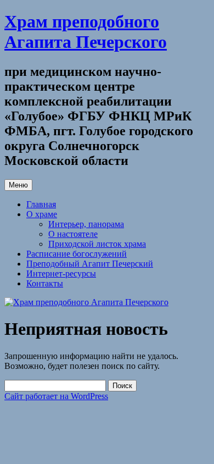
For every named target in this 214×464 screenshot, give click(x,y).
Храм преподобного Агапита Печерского (85, 32)
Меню (18, 185)
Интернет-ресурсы (61, 273)
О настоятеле (73, 234)
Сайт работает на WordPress (56, 396)
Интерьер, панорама (86, 224)
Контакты (44, 283)
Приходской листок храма (97, 243)
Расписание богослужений (76, 253)
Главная (41, 204)
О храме (41, 214)
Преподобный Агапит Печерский (89, 263)
